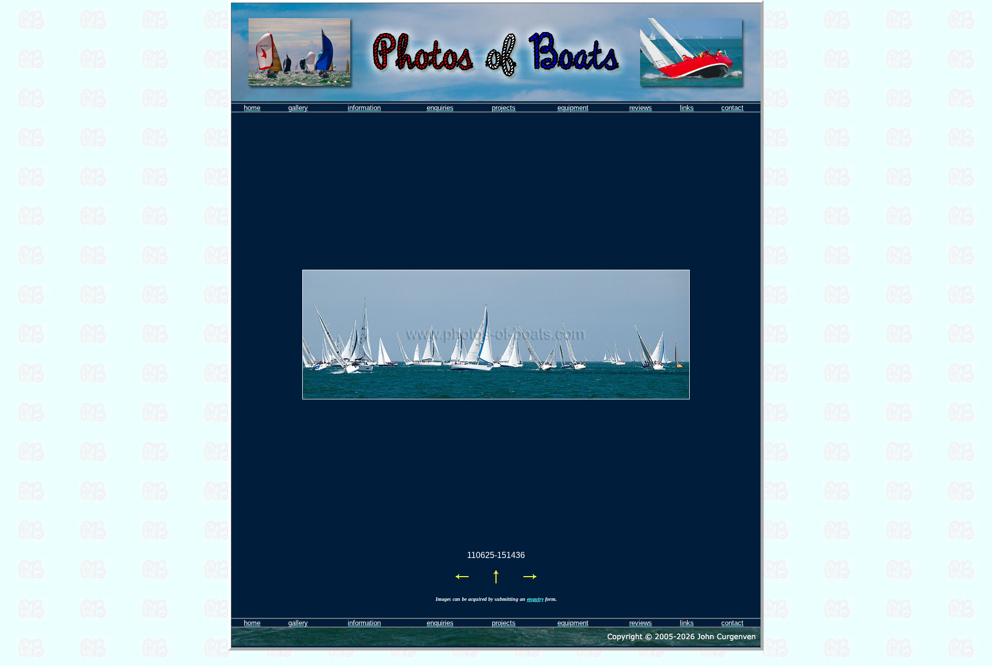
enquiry (535, 599)
